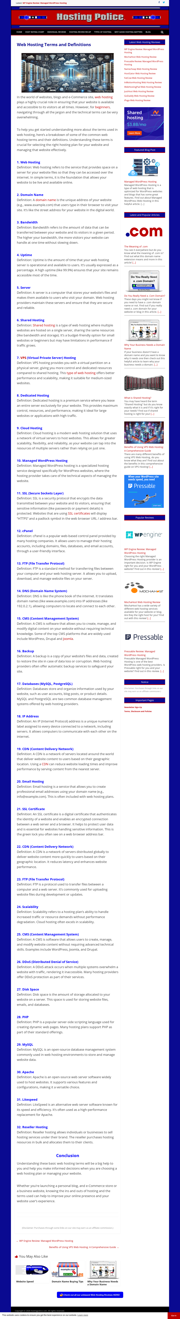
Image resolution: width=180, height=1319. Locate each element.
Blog (148, 32)
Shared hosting (44, 325)
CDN (45, 764)
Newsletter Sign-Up (133, 707)
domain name (46, 200)
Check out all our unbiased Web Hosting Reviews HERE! (91, 1295)
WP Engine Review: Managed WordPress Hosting (45, 3)
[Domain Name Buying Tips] (67, 1262)
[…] (134, 262)
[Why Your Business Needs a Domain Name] (103, 1262)
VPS (23, 357)
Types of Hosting (102, 32)
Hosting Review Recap (80, 32)
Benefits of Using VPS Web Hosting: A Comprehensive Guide (84, 1247)
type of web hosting (81, 373)
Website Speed (25, 1281)
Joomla (68, 638)
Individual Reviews (56, 32)
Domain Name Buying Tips (67, 1281)
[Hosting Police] (90, 13)
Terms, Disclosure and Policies (138, 711)
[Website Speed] (32, 1262)
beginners (102, 107)
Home (19, 32)
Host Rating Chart (34, 32)
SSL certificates (79, 513)
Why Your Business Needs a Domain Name (102, 1283)
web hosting (104, 97)
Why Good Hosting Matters (128, 32)
